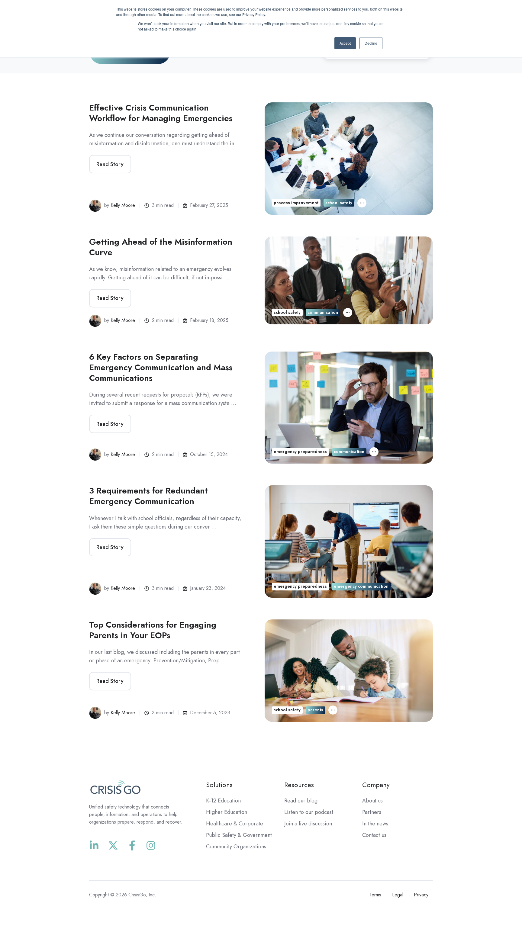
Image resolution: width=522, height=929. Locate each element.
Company (376, 784)
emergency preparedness (300, 451)
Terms (375, 894)
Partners (371, 812)
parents (315, 710)
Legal (397, 894)
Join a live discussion (308, 824)
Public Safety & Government (239, 835)
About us (372, 801)
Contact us (374, 835)
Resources (299, 784)
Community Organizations (236, 846)
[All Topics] (361, 202)
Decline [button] (371, 43)
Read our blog (300, 801)
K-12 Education (223, 801)
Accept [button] (345, 43)
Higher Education (226, 812)
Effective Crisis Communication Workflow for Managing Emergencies (161, 112)
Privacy (421, 894)
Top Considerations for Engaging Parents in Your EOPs (152, 630)
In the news (375, 824)
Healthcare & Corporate (234, 824)
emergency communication (361, 586)
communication (323, 312)
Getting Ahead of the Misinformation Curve (160, 247)
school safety (338, 203)
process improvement (296, 203)
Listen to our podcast (308, 812)
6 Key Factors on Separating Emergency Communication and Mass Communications (161, 367)
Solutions (219, 784)
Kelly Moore (123, 205)
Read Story (110, 164)
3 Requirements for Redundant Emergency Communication (148, 495)
